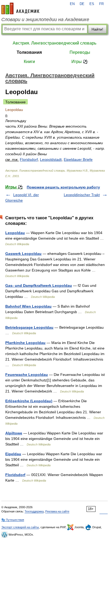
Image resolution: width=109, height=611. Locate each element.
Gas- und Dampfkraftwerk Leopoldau (38, 285)
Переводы (80, 52)
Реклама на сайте (57, 511)
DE (82, 4)
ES (91, 4)
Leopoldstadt (51, 159)
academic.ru (20, 8)
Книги (29, 61)
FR (101, 4)
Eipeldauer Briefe (78, 159)
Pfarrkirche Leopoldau (25, 343)
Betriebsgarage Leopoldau (29, 327)
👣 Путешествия (12, 519)
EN (72, 4)
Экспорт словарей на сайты (20, 527)
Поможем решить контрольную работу (63, 187)
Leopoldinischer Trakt (82, 195)
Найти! (97, 29)
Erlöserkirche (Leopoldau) (28, 401)
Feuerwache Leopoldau (26, 374)
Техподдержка (34, 511)
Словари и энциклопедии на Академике (45, 19)
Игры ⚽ (79, 61)
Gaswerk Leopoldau (23, 253)
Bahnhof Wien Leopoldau (28, 306)
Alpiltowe (13, 433)
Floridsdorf (29, 159)
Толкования (29, 52)
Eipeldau (13, 454)
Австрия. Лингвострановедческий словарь (54, 43)
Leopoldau (15, 233)
